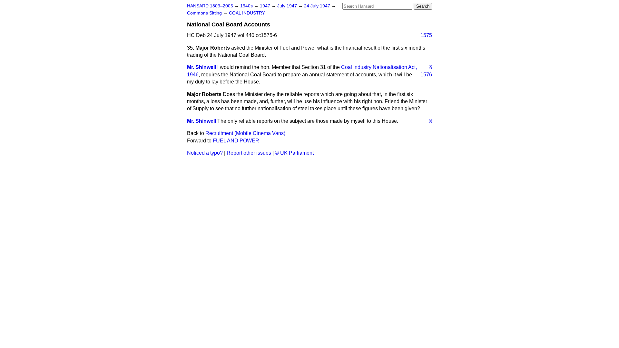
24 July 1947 (317, 6)
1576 (426, 74)
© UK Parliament (294, 153)
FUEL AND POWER (236, 140)
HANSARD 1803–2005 (210, 6)
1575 (426, 35)
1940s (247, 6)
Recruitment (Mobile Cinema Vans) (245, 133)
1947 (265, 6)
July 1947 (287, 6)
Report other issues (249, 153)
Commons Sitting (205, 13)
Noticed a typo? (205, 153)
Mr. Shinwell (201, 67)
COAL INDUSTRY (247, 13)
